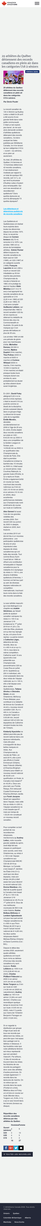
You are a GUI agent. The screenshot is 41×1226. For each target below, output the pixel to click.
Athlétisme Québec (32, 71)
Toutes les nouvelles (18, 1154)
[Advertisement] (20, 28)
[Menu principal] (37, 3)
